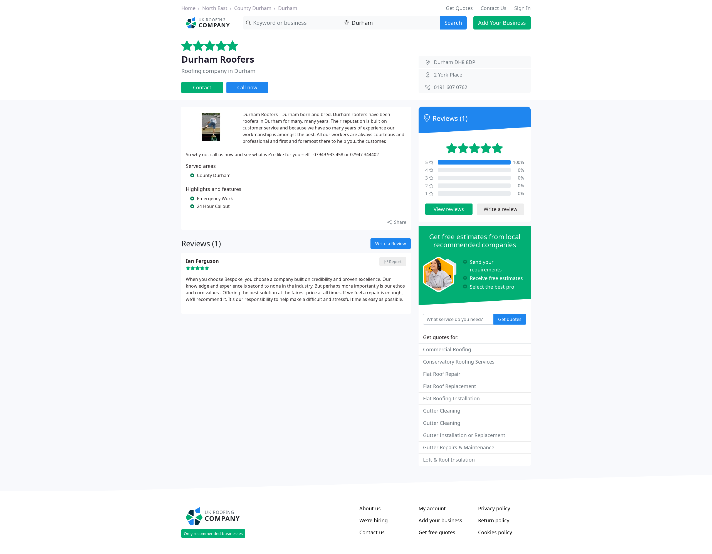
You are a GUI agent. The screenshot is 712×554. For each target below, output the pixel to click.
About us (370, 508)
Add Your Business (502, 22)
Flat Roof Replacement (449, 386)
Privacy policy (494, 508)
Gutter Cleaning (441, 410)
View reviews (449, 209)
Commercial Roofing (447, 349)
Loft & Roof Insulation (449, 459)
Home (188, 8)
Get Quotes (459, 8)
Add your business (440, 520)
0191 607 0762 (450, 87)
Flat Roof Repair (441, 374)
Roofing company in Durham (218, 71)
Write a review (500, 209)
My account (432, 508)
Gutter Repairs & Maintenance (458, 447)
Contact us (372, 532)
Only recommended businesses (213, 533)
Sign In (522, 8)
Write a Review (390, 244)
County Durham (252, 8)
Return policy (493, 520)
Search (453, 22)
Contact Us (493, 8)
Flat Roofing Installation (451, 398)
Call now (247, 87)
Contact (202, 87)
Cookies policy (495, 532)
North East (215, 8)
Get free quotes (437, 532)
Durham (287, 8)
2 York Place (448, 74)
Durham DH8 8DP (454, 62)
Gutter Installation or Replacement (464, 435)
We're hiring (373, 520)
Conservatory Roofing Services (459, 361)
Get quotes (509, 319)
